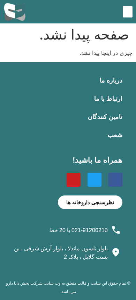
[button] (128, 11)
